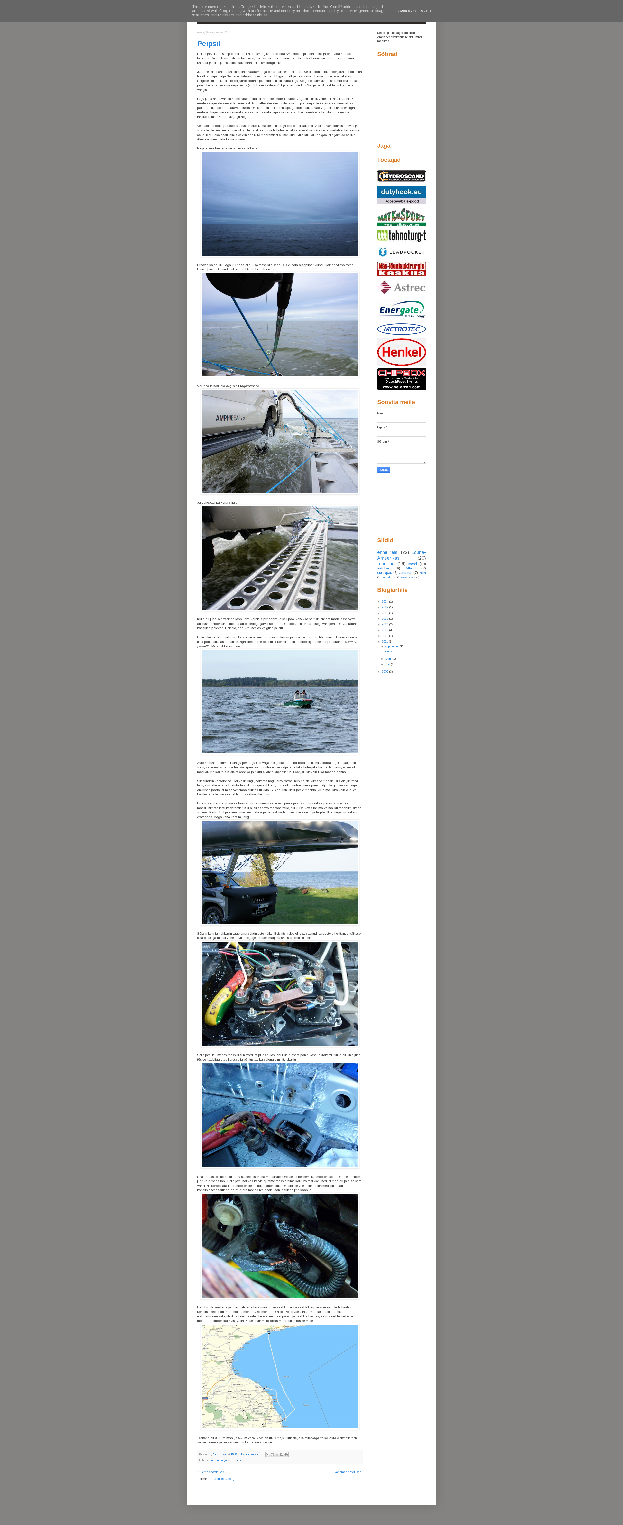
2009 (385, 671)
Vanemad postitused (347, 1472)
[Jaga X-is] (277, 1454)
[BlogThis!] (272, 1454)
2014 (385, 624)
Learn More (407, 11)
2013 (385, 630)
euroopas (384, 573)
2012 (385, 635)
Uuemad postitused (211, 1472)
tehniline (238, 1460)
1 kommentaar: (250, 1454)
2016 (385, 613)
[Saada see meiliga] (267, 1454)
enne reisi (216, 1460)
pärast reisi (388, 577)
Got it (426, 11)
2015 (385, 618)
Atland (411, 568)
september (392, 646)
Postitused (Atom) (222, 1479)
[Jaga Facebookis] (281, 1454)
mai (388, 664)
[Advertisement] (401, 504)
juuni (388, 658)
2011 (385, 641)
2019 (385, 607)
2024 (385, 601)
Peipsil (208, 43)
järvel (227, 1460)
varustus (405, 573)
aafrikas (383, 568)
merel (412, 564)
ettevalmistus (408, 577)
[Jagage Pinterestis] (286, 1454)
